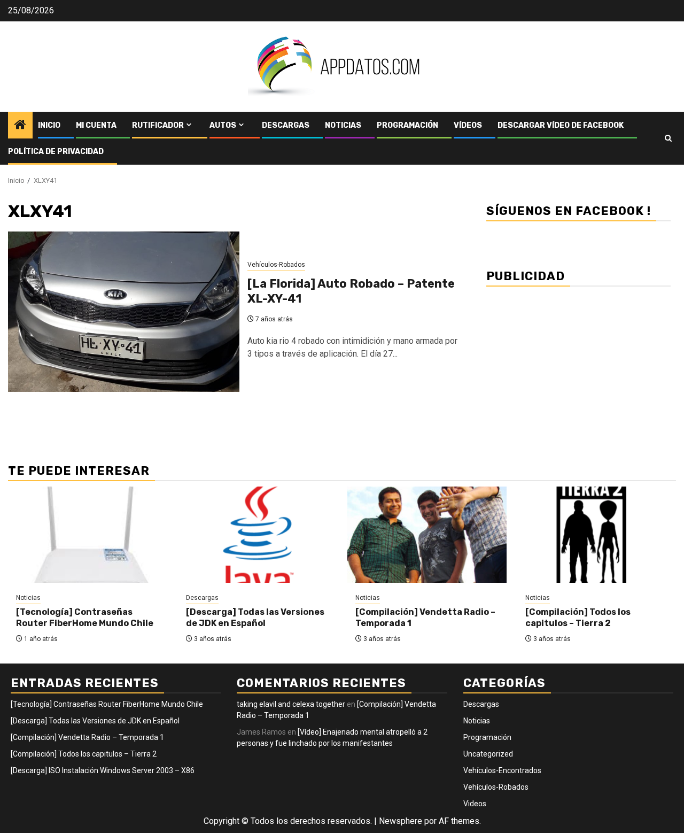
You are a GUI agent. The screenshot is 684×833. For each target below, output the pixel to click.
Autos (222, 125)
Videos (474, 803)
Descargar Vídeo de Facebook (561, 125)
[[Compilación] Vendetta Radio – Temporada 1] (427, 535)
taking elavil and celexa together (291, 704)
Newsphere (400, 821)
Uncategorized (488, 754)
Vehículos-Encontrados (502, 770)
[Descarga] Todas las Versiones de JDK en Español (255, 617)
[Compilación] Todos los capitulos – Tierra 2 (578, 617)
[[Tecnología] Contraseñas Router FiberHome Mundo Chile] (87, 535)
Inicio (49, 125)
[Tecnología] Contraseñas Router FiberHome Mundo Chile (84, 617)
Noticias (343, 125)
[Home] (20, 125)
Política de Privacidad (56, 151)
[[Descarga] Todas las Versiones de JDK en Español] (257, 535)
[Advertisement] (578, 369)
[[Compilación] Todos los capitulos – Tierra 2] (597, 535)
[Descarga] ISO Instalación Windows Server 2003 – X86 (103, 770)
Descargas (285, 125)
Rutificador (158, 125)
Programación (407, 125)
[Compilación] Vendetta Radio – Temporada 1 (87, 737)
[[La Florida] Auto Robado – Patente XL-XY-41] (123, 312)
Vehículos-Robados (276, 264)
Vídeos (468, 125)
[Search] (668, 138)
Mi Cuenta (96, 125)
